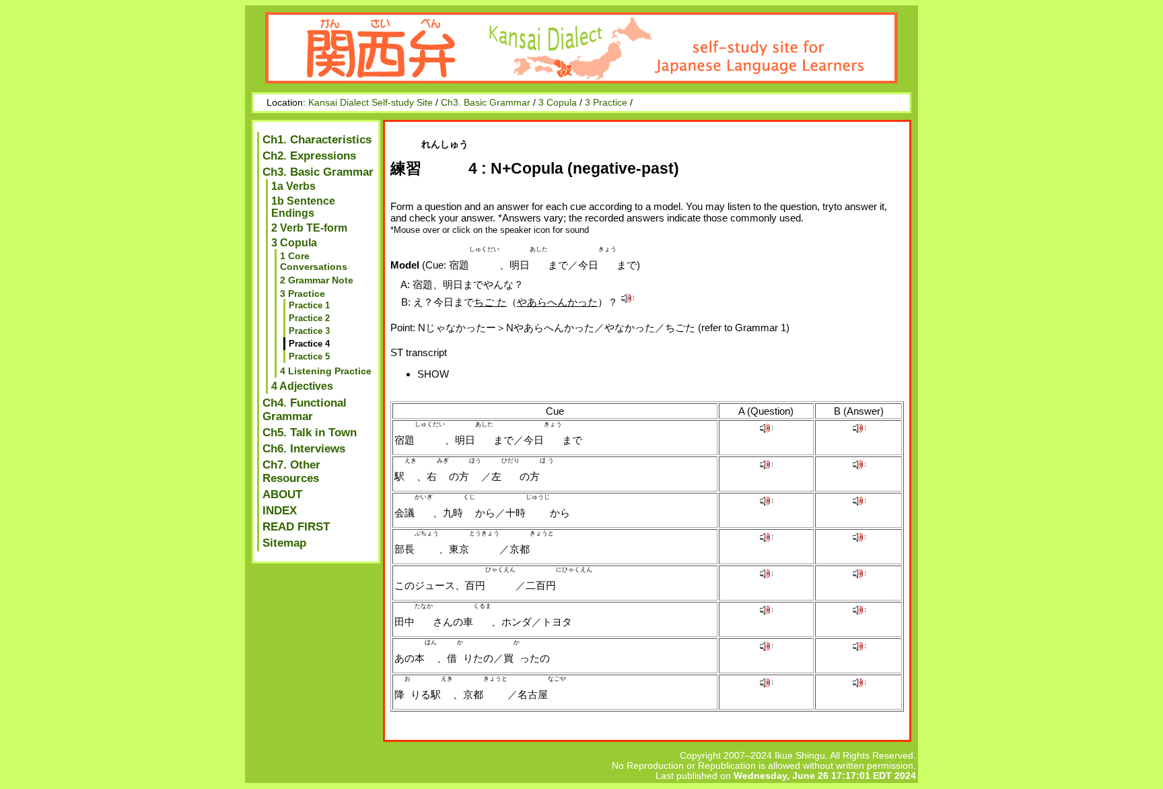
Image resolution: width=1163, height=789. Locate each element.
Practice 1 (309, 305)
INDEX (279, 510)
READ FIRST (296, 526)
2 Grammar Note (316, 280)
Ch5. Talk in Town (309, 432)
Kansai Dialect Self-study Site (370, 103)
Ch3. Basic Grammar (485, 103)
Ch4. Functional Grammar (304, 410)
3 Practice (606, 103)
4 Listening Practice (326, 371)
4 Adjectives (302, 386)
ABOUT (282, 494)
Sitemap (284, 543)
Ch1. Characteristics (317, 139)
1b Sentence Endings (303, 207)
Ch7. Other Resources (291, 471)
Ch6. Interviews (303, 448)
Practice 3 (309, 331)
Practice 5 (309, 356)
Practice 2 (309, 318)
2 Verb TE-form (309, 228)
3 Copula (557, 103)
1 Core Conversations (313, 261)
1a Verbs (293, 186)
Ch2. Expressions (309, 155)
